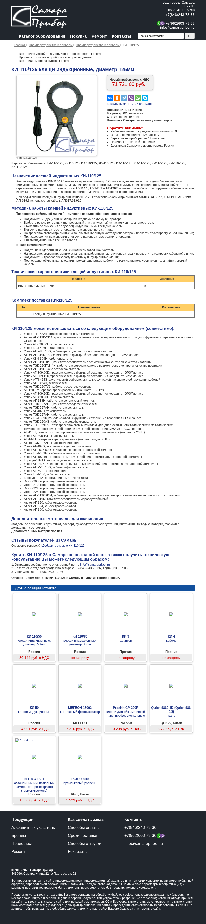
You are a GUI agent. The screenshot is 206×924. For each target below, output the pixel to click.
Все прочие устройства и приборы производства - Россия (60, 54)
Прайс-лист (22, 843)
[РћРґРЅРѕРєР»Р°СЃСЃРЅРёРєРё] (117, 98)
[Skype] (145, 98)
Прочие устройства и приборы (51, 45)
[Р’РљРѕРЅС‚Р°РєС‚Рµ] (110, 98)
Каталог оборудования (42, 36)
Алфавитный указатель (33, 827)
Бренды (18, 835)
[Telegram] (124, 98)
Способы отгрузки (84, 843)
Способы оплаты (84, 827)
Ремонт (99, 36)
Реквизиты (78, 851)
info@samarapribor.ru (177, 27)
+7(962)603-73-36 (180, 23)
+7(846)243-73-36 (180, 15)
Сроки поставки (82, 835)
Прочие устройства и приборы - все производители (56, 57)
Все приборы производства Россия (44, 61)
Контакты (121, 36)
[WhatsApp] (138, 98)
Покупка (78, 36)
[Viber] (131, 98)
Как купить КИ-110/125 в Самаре (130, 104)
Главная (20, 45)
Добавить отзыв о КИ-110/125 (63, 545)
